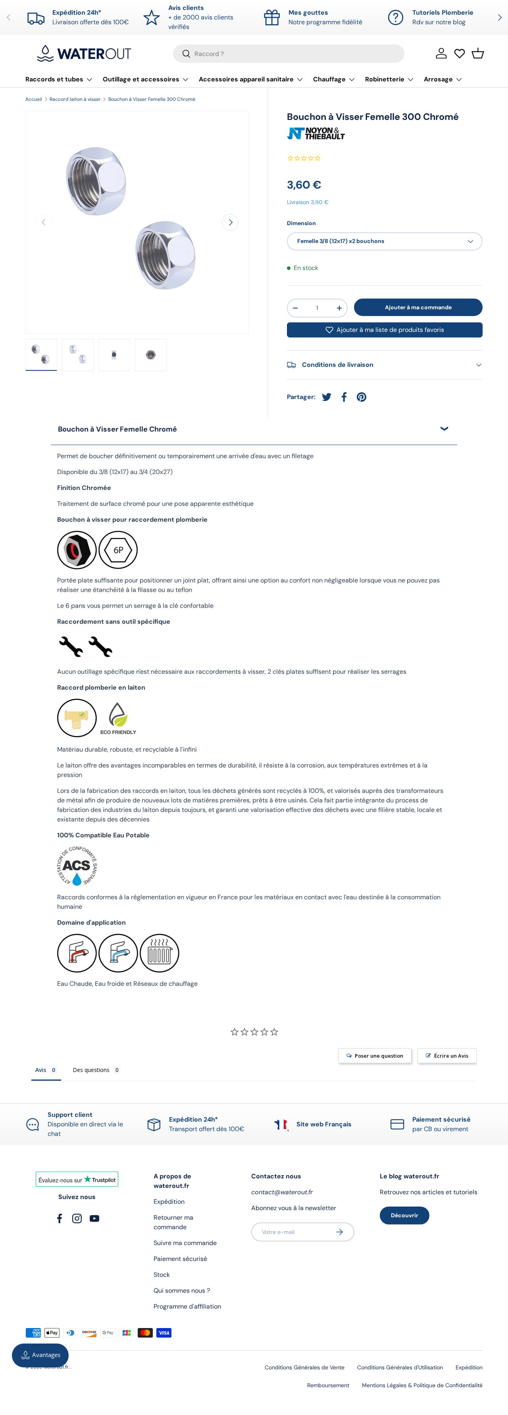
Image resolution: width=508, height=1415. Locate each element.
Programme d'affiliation (187, 1306)
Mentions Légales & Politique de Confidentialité (422, 1385)
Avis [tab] (40, 1070)
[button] (478, 53)
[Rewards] (40, 1355)
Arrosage (438, 79)
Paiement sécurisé (180, 1259)
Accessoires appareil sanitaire (246, 79)
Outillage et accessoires (141, 79)
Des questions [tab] (91, 1070)
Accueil (33, 99)
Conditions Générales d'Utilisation (400, 1367)
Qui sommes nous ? (182, 1290)
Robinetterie (384, 79)
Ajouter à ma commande (418, 307)
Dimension (301, 223)
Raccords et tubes (54, 79)
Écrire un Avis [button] (451, 1055)
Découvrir (404, 1215)
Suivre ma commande (185, 1243)
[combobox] (288, 53)
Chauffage (329, 79)
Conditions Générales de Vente (304, 1367)
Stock (162, 1274)
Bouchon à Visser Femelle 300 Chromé (151, 99)
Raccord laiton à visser (75, 99)
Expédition (169, 1201)
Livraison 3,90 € (308, 202)
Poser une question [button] (379, 1055)
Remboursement (328, 1385)
